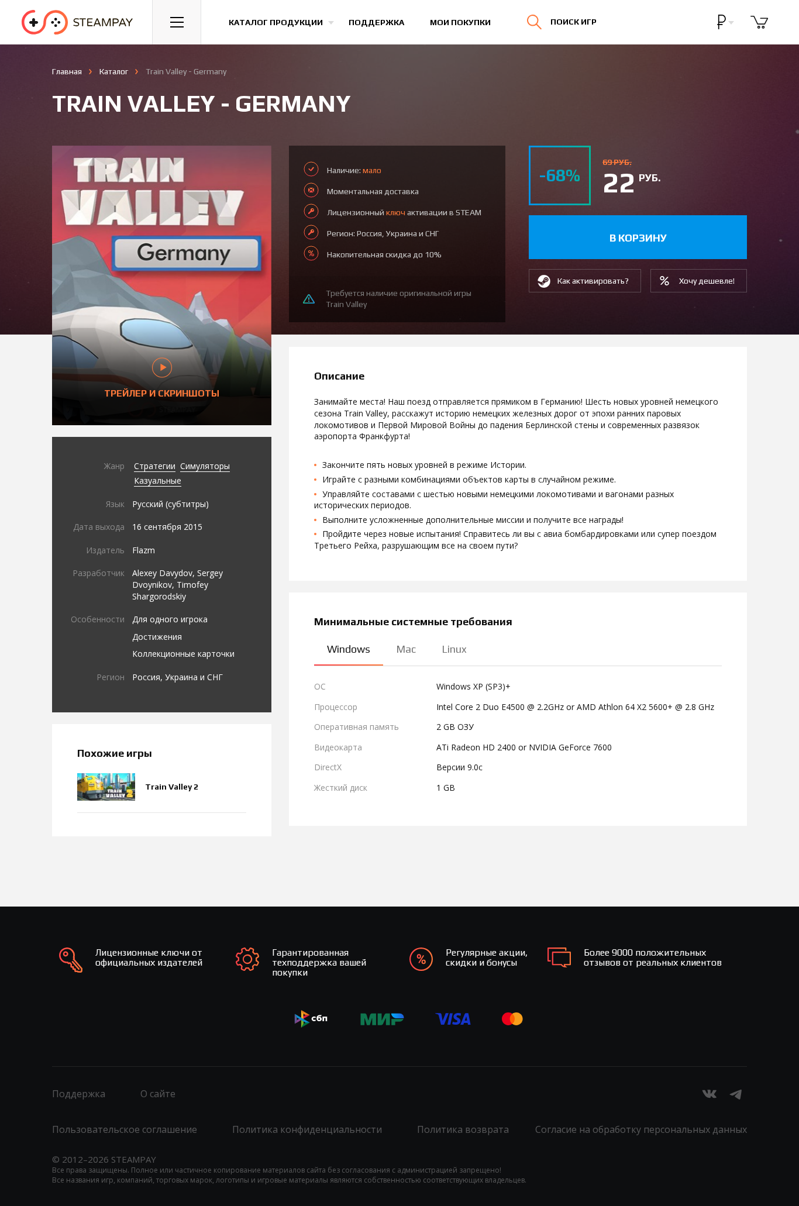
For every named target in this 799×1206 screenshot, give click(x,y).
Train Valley (346, 304)
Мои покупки (460, 22)
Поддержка (376, 22)
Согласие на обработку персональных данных (641, 1129)
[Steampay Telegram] (736, 1093)
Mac (406, 649)
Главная (67, 71)
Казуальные (157, 480)
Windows (348, 649)
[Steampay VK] (709, 1093)
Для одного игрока (170, 619)
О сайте (157, 1093)
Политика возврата (463, 1129)
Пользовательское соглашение (124, 1129)
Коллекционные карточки (183, 653)
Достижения (157, 636)
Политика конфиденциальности (307, 1129)
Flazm (143, 550)
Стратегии (154, 465)
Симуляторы (205, 465)
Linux (454, 649)
